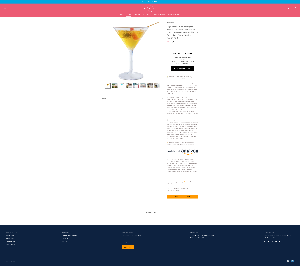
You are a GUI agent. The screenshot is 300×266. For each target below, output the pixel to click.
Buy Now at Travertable (182, 68)
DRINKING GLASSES (159, 14)
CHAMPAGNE (147, 14)
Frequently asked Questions (69, 235)
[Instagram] (272, 241)
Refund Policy (10, 238)
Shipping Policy (10, 241)
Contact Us (65, 238)
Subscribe (128, 247)
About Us (64, 241)
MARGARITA (137, 14)
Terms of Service (10, 244)
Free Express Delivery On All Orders (150, 1)
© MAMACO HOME (10, 261)
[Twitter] (268, 241)
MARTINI (128, 14)
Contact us (187, 182)
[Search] (292, 8)
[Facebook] (264, 241)
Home (121, 14)
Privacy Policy (10, 235)
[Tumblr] (279, 241)
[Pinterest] (276, 241)
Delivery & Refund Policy (174, 14)
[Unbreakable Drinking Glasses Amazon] (182, 152)
